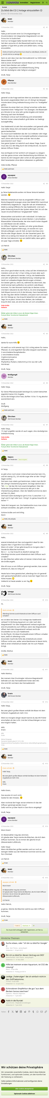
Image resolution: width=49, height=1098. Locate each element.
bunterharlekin (10, 957)
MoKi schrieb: (7, 610)
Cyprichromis (10, 1003)
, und (10, 519)
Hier (6, 486)
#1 (47, 27)
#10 (46, 600)
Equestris (9, 994)
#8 (47, 465)
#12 (46, 702)
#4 (47, 264)
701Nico (8, 981)
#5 (47, 334)
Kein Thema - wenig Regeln (18, 948)
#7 (47, 425)
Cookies (25, 1072)
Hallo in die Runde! (14, 1000)
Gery (7, 948)
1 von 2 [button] (17, 926)
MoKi (4, 14)
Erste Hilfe (14, 969)
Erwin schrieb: (7, 768)
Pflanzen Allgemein (19, 994)
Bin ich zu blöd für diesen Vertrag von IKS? (25, 955)
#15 (46, 878)
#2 (47, 89)
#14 (46, 826)
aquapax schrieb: (8, 882)
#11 (46, 670)
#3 (47, 184)
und (9, 169)
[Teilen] (43, 27)
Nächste (26, 926)
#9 (47, 534)
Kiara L (8, 969)
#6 (47, 383)
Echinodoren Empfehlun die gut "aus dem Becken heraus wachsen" (25, 990)
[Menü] (2, 2)
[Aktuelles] (43, 2)
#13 (46, 764)
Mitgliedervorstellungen (23, 1003)
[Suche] (47, 2)
